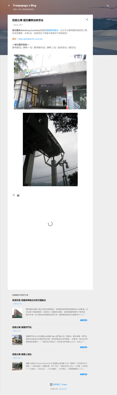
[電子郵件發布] (18, 196)
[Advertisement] (102, 49)
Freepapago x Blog (24, 5)
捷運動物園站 (52, 30)
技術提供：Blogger (60, 384)
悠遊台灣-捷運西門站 (22, 327)
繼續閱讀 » (84, 320)
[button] (87, 20)
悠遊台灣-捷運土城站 (22, 354)
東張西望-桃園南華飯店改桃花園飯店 (29, 300)
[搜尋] (108, 6)
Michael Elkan (63, 389)
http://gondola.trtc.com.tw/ (30, 39)
